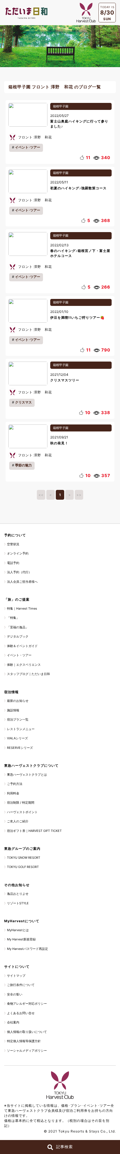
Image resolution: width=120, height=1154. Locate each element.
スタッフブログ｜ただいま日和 (28, 674)
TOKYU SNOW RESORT (23, 858)
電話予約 (13, 563)
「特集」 (13, 618)
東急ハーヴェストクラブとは (27, 775)
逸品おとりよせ (17, 894)
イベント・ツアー (19, 655)
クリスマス (23, 402)
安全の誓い (14, 994)
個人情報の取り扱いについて (27, 1032)
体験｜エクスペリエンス (24, 665)
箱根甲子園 (60, 106)
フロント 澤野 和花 (35, 137)
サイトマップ (16, 976)
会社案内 (13, 1022)
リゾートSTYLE (18, 903)
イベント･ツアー (27, 147)
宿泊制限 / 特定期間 (20, 802)
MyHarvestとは (18, 930)
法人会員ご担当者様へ (22, 582)
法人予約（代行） (19, 572)
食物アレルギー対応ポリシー (27, 1004)
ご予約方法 (14, 784)
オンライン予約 (17, 553)
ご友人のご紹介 (17, 821)
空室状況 (13, 544)
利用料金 (13, 793)
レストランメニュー (21, 729)
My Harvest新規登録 (21, 939)
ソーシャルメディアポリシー (27, 1050)
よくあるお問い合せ (21, 1013)
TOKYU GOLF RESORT (23, 867)
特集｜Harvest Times (22, 608)
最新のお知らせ (17, 701)
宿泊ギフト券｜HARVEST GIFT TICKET (34, 831)
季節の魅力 (23, 465)
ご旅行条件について (21, 985)
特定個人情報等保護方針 (24, 1041)
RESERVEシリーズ (20, 748)
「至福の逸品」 (17, 627)
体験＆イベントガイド (22, 646)
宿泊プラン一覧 (17, 719)
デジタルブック (17, 636)
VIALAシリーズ (17, 738)
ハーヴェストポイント (22, 812)
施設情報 (13, 710)
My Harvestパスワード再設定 (27, 949)
